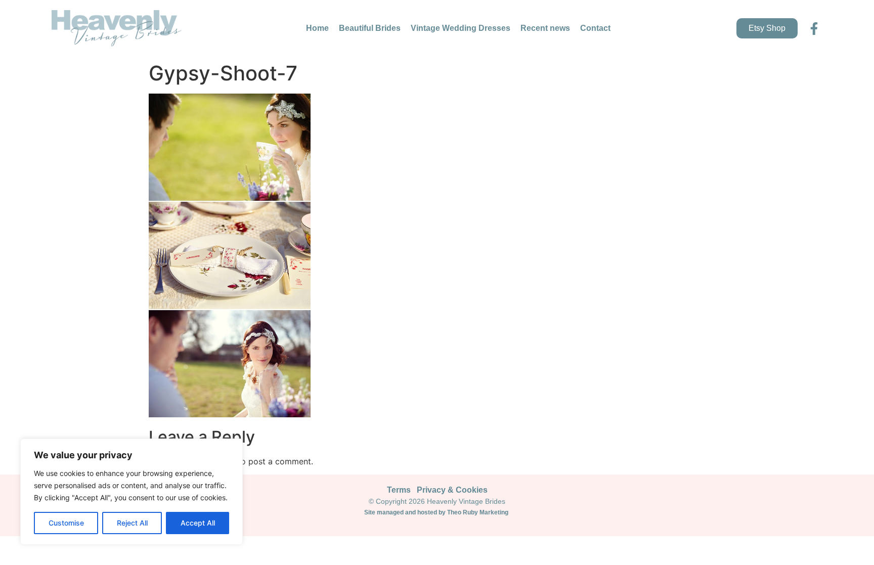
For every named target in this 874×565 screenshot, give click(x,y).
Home (317, 28)
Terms (399, 490)
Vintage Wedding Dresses (460, 28)
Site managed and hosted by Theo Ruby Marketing (437, 512)
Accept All (198, 522)
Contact (595, 28)
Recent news (545, 28)
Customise (66, 522)
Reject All (132, 522)
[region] (131, 492)
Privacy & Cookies (452, 490)
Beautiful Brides (370, 28)
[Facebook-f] (814, 28)
